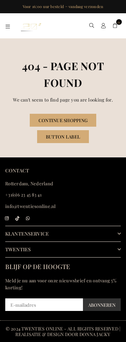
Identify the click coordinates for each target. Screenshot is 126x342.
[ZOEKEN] (92, 25)
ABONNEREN (101, 305)
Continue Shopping (63, 120)
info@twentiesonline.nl (30, 206)
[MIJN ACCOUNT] (103, 25)
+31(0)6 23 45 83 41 (23, 195)
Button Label (63, 137)
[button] (115, 25)
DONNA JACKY (95, 334)
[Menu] (8, 25)
